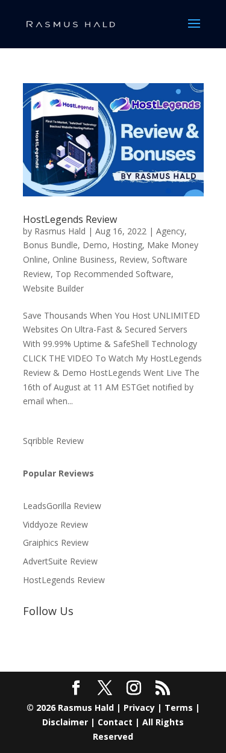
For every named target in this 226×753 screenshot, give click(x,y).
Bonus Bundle (50, 245)
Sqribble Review (53, 440)
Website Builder (53, 288)
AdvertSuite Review (60, 561)
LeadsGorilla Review (62, 505)
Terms (179, 707)
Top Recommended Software (113, 274)
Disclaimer (65, 722)
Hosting (127, 245)
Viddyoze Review (55, 524)
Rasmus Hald (60, 231)
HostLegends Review (70, 219)
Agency (170, 231)
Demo (95, 245)
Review (133, 259)
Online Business (83, 259)
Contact (115, 722)
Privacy (139, 707)
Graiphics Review (56, 542)
